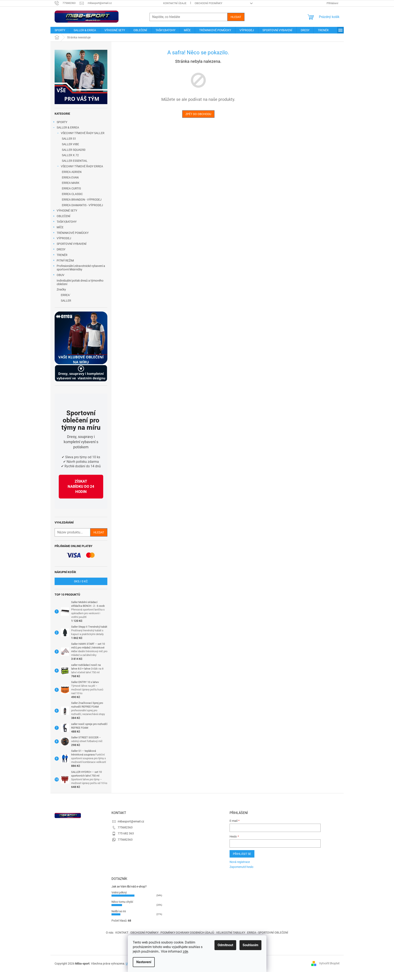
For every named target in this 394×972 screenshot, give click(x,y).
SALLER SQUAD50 (73, 149)
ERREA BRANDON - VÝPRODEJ (82, 199)
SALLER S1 (69, 138)
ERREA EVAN (70, 177)
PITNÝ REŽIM (65, 260)
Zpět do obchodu (198, 114)
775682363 (125, 827)
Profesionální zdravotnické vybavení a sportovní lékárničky (81, 267)
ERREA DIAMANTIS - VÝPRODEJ (82, 205)
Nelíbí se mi (118, 911)
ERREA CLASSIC (72, 194)
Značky (61, 289)
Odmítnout (225, 945)
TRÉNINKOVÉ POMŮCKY (73, 232)
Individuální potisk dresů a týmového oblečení (80, 282)
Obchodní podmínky (208, 3)
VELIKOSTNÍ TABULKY (230, 932)
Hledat (236, 17)
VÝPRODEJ (64, 238)
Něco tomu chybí (122, 901)
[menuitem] (59, 30)
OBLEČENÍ (63, 216)
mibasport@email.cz (131, 821)
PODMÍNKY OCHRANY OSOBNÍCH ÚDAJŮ (187, 932)
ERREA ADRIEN (71, 172)
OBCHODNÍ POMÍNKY (144, 932)
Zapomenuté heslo (241, 866)
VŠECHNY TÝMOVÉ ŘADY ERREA (82, 166)
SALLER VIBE (70, 144)
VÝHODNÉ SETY (67, 210)
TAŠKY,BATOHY (67, 221)
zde (185, 951)
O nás (109, 932)
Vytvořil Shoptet (329, 963)
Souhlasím (250, 945)
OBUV (60, 275)
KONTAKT (121, 932)
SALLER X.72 (70, 155)
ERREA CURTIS (71, 188)
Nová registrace (240, 862)
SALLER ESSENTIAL (74, 160)
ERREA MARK (70, 182)
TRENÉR (62, 255)
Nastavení (143, 962)
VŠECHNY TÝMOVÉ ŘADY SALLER (82, 133)
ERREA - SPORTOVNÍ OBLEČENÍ (267, 932)
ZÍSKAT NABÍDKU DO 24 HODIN (81, 486)
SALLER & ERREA (68, 127)
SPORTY (62, 122)
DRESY (61, 249)
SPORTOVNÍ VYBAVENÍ (71, 243)
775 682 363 (126, 833)
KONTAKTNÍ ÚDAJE (174, 3)
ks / (81, 581)
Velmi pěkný (119, 892)
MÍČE (60, 227)
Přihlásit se (242, 853)
